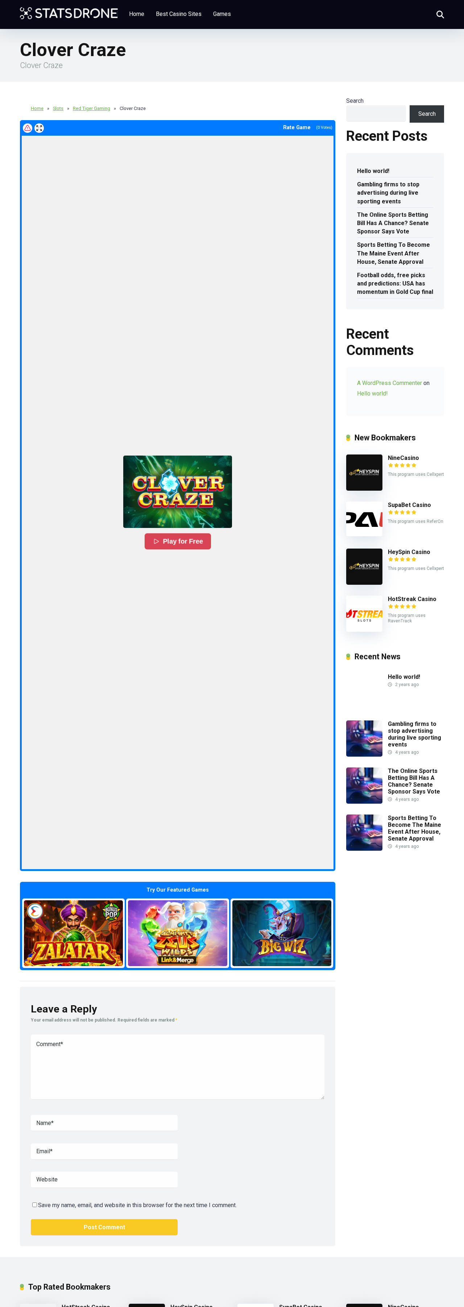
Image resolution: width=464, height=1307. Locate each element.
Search (355, 100)
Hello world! (373, 171)
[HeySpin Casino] (364, 582)
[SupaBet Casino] (364, 534)
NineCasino (403, 457)
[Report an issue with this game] (27, 128)
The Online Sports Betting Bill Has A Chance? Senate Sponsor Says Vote (393, 223)
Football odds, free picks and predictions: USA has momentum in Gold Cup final (395, 283)
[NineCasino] (364, 488)
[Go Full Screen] (39, 128)
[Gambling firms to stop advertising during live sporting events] (364, 754)
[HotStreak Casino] (364, 629)
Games (222, 13)
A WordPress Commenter (389, 383)
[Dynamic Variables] (69, 10)
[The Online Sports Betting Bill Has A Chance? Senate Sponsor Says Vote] (364, 801)
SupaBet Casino (409, 505)
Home (136, 13)
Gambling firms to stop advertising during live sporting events (388, 192)
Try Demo (73, 933)
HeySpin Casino (409, 552)
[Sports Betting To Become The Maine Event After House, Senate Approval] (364, 848)
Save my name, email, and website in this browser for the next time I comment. (137, 1205)
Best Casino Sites (179, 13)
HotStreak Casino (412, 599)
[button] (177, 492)
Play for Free (183, 541)
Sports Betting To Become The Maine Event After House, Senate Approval (393, 253)
